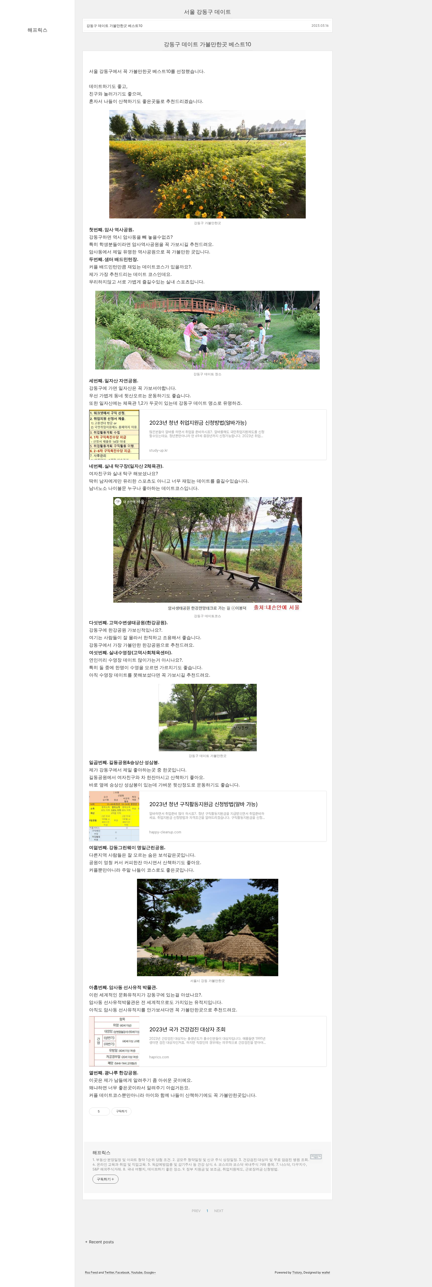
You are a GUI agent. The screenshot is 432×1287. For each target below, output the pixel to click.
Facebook (123, 1272)
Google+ (150, 1272)
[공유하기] (104, 1111)
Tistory (297, 1272)
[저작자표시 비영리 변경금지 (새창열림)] (138, 1111)
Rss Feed (91, 1272)
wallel (326, 1272)
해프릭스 (38, 30)
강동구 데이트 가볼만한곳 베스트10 (114, 25)
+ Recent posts (99, 1241)
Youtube (136, 1272)
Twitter (109, 1272)
